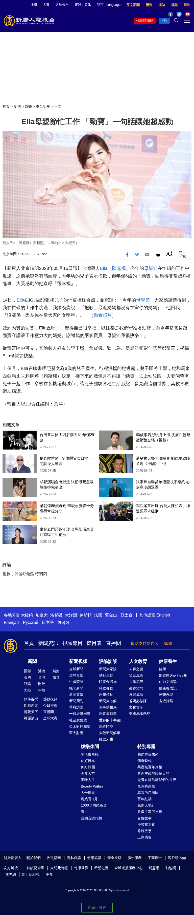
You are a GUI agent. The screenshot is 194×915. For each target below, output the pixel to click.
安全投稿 (114, 858)
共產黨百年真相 (149, 767)
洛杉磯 (56, 615)
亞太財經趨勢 (79, 726)
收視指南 (54, 858)
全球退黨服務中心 (128, 868)
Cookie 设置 (97, 908)
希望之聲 (101, 868)
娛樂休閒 (90, 746)
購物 (187, 5)
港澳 (41, 671)
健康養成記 (168, 688)
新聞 (32, 661)
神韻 (33, 5)
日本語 (48, 622)
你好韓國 (88, 767)
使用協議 (94, 858)
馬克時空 (106, 726)
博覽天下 (31, 712)
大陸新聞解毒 (109, 733)
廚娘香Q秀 (89, 799)
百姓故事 (144, 818)
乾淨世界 (81, 868)
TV (165, 21)
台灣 (41, 677)
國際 (27, 671)
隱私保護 (74, 858)
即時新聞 (31, 705)
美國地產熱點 (139, 714)
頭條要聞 (31, 699)
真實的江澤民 (148, 793)
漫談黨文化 (146, 825)
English (163, 615)
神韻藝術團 (35, 868)
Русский (30, 622)
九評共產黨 (146, 786)
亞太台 (126, 615)
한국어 (63, 622)
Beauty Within (92, 786)
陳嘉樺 (119, 268)
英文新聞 (133, 5)
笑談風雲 (136, 675)
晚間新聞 (76, 688)
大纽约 (27, 615)
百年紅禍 (144, 799)
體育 (56, 677)
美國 (27, 677)
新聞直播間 (145, 21)
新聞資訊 (48, 643)
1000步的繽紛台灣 (94, 808)
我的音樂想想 (91, 818)
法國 (98, 615)
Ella (104, 268)
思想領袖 (106, 695)
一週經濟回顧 (79, 714)
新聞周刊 (76, 701)
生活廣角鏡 (90, 754)
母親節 (151, 268)
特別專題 (146, 746)
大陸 (27, 690)
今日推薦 (50, 705)
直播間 (113, 643)
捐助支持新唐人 (145, 643)
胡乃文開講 (168, 682)
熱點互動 (106, 675)
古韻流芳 (136, 682)
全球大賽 (50, 718)
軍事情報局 (108, 707)
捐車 (174, 5)
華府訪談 (76, 707)
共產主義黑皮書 (149, 812)
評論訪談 (108, 661)
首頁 (6, 106)
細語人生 (106, 739)
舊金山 (111, 615)
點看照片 (102, 315)
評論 (27, 684)
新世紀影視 (31, 874)
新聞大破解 (108, 701)
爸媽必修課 (138, 701)
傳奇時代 (144, 761)
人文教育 (138, 661)
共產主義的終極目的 (153, 773)
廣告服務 (135, 858)
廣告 (149, 5)
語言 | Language (108, 5)
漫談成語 (136, 695)
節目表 (94, 643)
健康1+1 (165, 669)
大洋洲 (71, 615)
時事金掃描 (108, 682)
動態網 (170, 868)
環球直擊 (76, 675)
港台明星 (43, 106)
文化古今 (136, 707)
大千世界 (88, 793)
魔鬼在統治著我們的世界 (156, 780)
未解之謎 (136, 669)
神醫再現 (166, 695)
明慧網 (154, 868)
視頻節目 (72, 643)
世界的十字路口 (111, 720)
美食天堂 (88, 773)
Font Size (169, 253)
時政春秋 (106, 688)
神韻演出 (31, 718)
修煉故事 (144, 831)
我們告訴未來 (148, 754)
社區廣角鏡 (78, 720)
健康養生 (168, 661)
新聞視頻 (78, 661)
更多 (49, 874)
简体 (87, 5)
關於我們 (34, 858)
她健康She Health (173, 675)
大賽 (46, 5)
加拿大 (42, 615)
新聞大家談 (108, 669)
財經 (41, 684)
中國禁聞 (76, 682)
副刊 (17, 106)
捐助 (161, 5)
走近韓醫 (166, 701)
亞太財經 (76, 733)
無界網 (10, 874)
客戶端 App (177, 858)
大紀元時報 (59, 868)
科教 (41, 690)
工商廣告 (144, 837)
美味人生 (88, 780)
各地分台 (62, 5)
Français (11, 622)
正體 (78, 5)
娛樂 (28, 106)
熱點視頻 (50, 699)
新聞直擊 (76, 695)
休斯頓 (86, 615)
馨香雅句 (136, 688)
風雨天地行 (146, 805)
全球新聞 (76, 669)
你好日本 (88, 761)
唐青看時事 (108, 714)
